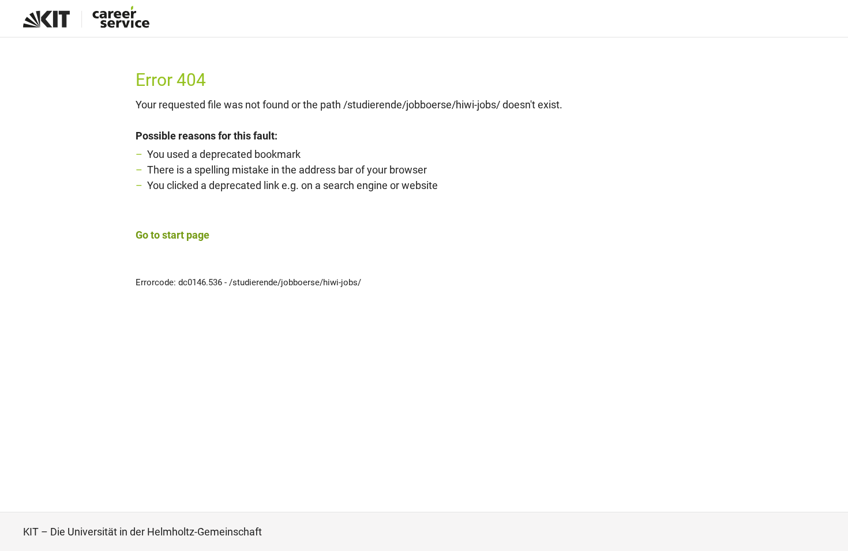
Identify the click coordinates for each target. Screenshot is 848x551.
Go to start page (172, 235)
